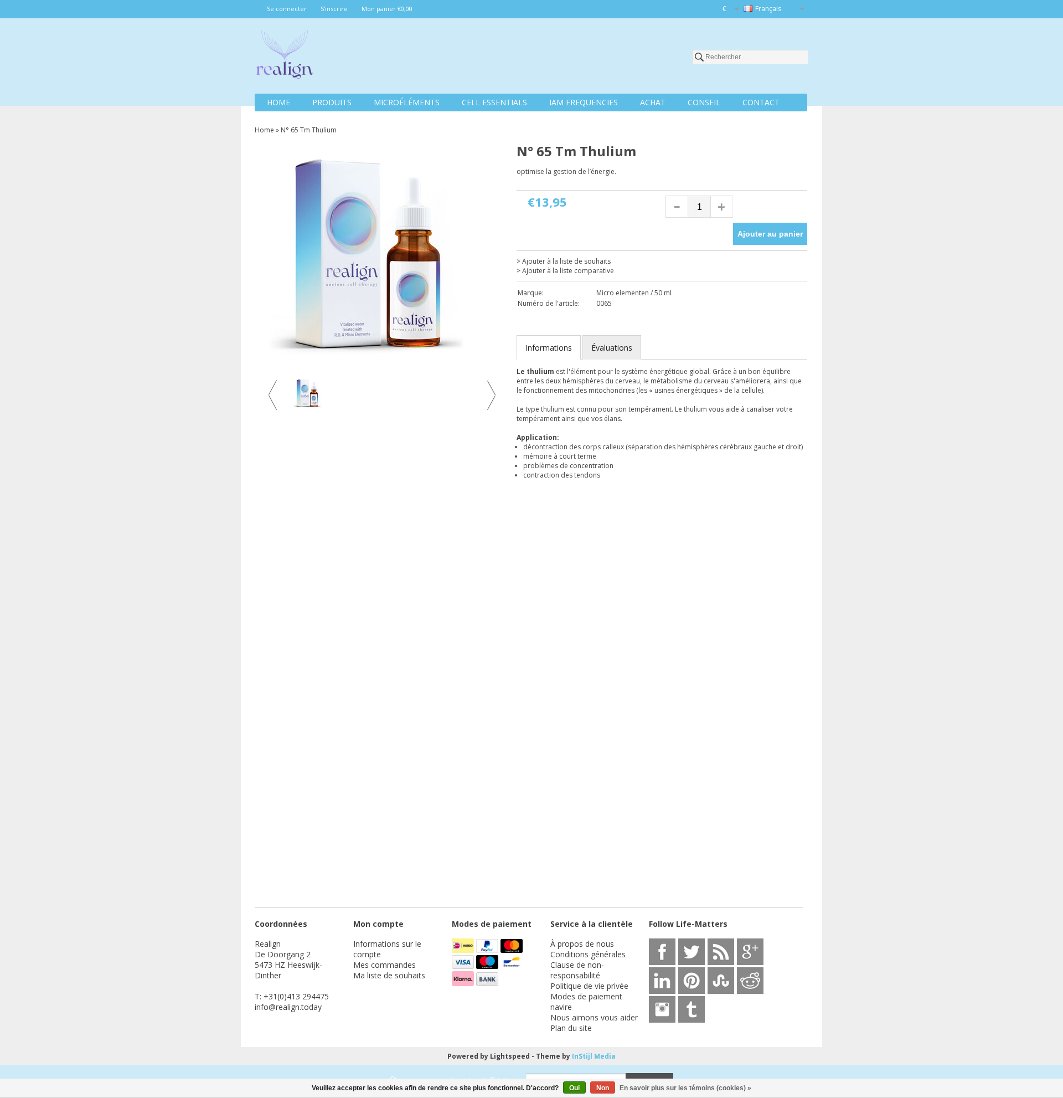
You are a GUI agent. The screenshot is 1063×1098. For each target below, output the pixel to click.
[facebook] (662, 951)
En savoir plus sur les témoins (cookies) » (685, 1088)
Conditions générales (588, 954)
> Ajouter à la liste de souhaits (564, 261)
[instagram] (662, 1009)
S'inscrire (334, 8)
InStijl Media (594, 1056)
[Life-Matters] (284, 56)
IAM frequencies (583, 102)
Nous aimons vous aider (594, 1017)
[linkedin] (662, 980)
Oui (574, 1088)
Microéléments (407, 102)
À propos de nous (582, 943)
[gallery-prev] (274, 395)
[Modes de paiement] (464, 950)
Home (278, 102)
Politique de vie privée (589, 986)
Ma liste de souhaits (389, 975)
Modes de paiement (586, 996)
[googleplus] (750, 951)
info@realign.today (288, 1007)
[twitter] (691, 951)
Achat (652, 102)
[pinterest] (691, 980)
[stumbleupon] (721, 980)
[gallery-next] (490, 395)
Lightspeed (510, 1056)
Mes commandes (384, 965)
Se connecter (287, 8)
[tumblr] (691, 1009)
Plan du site (571, 1028)
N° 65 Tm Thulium (309, 130)
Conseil (704, 102)
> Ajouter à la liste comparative (565, 270)
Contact (761, 102)
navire (561, 1007)
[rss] (721, 951)
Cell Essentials (494, 102)
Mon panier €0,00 (387, 8)
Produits (332, 102)
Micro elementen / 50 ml (634, 292)
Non (602, 1088)
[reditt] (750, 980)
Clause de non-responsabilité (577, 970)
